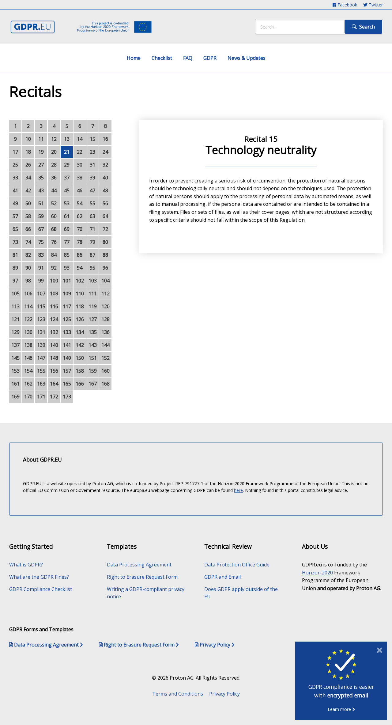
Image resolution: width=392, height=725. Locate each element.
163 (41, 383)
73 (15, 242)
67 (41, 229)
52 (54, 203)
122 (28, 319)
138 (28, 345)
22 (79, 151)
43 (41, 190)
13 (67, 139)
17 (15, 151)
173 (67, 396)
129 (15, 332)
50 (28, 203)
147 (41, 358)
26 (28, 164)
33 (15, 177)
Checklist (162, 58)
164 (54, 383)
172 (54, 396)
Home (134, 58)
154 (28, 370)
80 (105, 242)
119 (93, 306)
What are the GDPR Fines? (39, 576)
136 (105, 332)
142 (80, 345)
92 (54, 267)
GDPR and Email (222, 576)
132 (54, 332)
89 (15, 267)
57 (15, 216)
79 (92, 242)
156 (54, 370)
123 (41, 319)
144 (105, 345)
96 (105, 267)
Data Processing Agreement (139, 564)
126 (80, 319)
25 (15, 164)
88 (105, 254)
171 (41, 396)
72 (105, 229)
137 (15, 345)
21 (67, 151)
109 (67, 293)
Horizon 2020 (317, 572)
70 (79, 229)
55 (92, 203)
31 (92, 164)
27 (41, 164)
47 (92, 190)
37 (67, 177)
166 (80, 383)
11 (41, 139)
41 (15, 190)
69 (67, 229)
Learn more (340, 709)
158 (80, 370)
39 (92, 177)
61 (67, 216)
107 (41, 293)
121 (15, 319)
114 (28, 306)
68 (54, 229)
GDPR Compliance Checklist (40, 589)
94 (79, 267)
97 (15, 280)
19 (41, 151)
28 (54, 164)
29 (67, 164)
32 (105, 164)
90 (28, 267)
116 (54, 306)
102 (80, 280)
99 (41, 280)
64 (105, 216)
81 (15, 254)
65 (15, 229)
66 (28, 229)
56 (105, 203)
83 (41, 254)
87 (92, 254)
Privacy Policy (224, 693)
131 (41, 332)
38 (79, 177)
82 (28, 254)
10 (28, 139)
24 (105, 151)
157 (67, 370)
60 (54, 216)
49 (15, 203)
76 (54, 242)
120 (105, 306)
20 (54, 151)
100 (54, 280)
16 (105, 139)
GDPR (210, 58)
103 (93, 280)
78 (79, 242)
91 (41, 267)
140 (54, 345)
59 (41, 216)
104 (105, 280)
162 (28, 383)
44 (54, 190)
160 (105, 370)
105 (15, 293)
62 (79, 216)
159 (93, 370)
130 (28, 332)
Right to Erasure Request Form (142, 576)
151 (93, 358)
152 (105, 358)
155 (41, 370)
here (238, 490)
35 (41, 177)
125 (67, 319)
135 (93, 332)
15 (92, 139)
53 (67, 203)
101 (67, 280)
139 (41, 345)
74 (28, 242)
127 (93, 319)
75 (41, 242)
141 (67, 345)
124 (54, 319)
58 (28, 216)
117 (67, 306)
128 (105, 319)
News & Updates (247, 58)
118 (80, 306)
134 (80, 332)
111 (93, 293)
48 (105, 190)
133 (67, 332)
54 (79, 203)
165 (67, 383)
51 (41, 203)
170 (28, 396)
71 (92, 229)
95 (92, 267)
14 (79, 139)
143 (93, 345)
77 (67, 242)
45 (67, 190)
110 (80, 293)
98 (28, 280)
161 (15, 383)
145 (15, 358)
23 (92, 151)
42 (28, 190)
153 (15, 370)
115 (41, 306)
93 (67, 267)
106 (28, 293)
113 (15, 306)
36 (54, 177)
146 (28, 358)
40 (105, 177)
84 (54, 254)
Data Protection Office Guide (237, 564)
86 (79, 254)
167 (93, 383)
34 (28, 177)
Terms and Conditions (177, 693)
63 (92, 216)
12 (54, 139)
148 (54, 358)
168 (105, 383)
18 (28, 151)
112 (105, 293)
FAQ (187, 58)
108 (54, 293)
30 (79, 164)
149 (67, 358)
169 (15, 396)
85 (67, 254)
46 (79, 190)
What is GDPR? (26, 564)
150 (80, 358)
